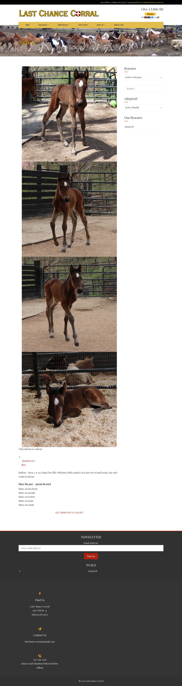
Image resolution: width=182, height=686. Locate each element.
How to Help (83, 25)
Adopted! (129, 126)
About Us (100, 25)
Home (27, 25)
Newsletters (119, 25)
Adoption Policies (42, 663)
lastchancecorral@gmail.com (40, 641)
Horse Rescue (63, 25)
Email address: (91, 543)
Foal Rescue (42, 25)
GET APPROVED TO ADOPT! (69, 512)
